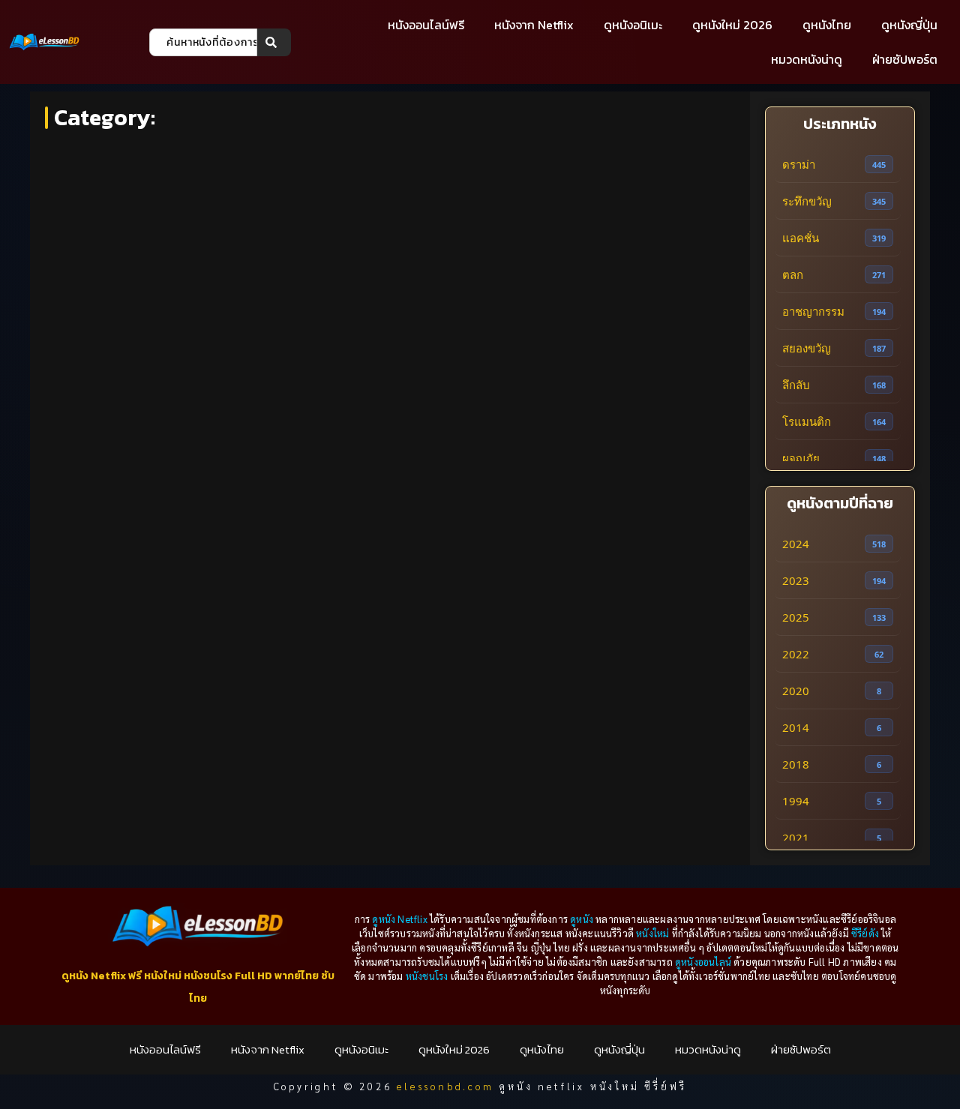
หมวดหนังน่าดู (806, 59)
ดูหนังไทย (826, 25)
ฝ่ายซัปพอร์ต (905, 59)
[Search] (274, 42)
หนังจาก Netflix (534, 25)
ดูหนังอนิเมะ (633, 25)
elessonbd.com (445, 1086)
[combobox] (203, 42)
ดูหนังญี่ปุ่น (909, 25)
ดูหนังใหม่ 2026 (732, 25)
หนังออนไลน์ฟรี (426, 25)
